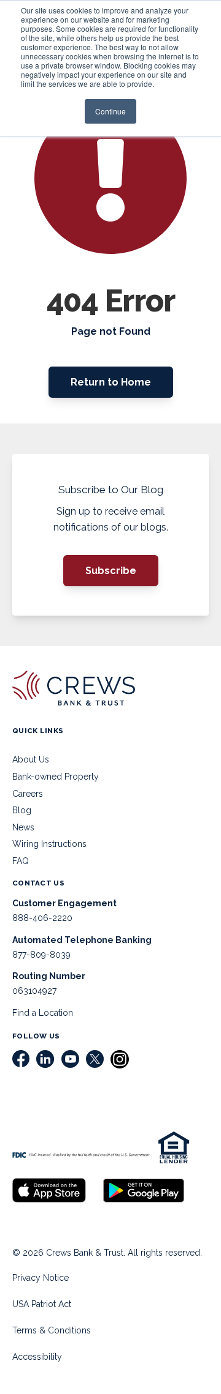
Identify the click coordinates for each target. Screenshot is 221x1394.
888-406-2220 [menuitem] (42, 918)
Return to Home (111, 382)
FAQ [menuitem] (20, 861)
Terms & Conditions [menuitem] (51, 1330)
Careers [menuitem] (27, 794)
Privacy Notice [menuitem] (40, 1278)
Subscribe (110, 570)
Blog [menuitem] (21, 810)
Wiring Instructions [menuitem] (49, 844)
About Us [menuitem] (30, 759)
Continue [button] (110, 111)
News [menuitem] (23, 827)
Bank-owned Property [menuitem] (55, 776)
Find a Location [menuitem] (42, 1013)
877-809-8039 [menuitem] (41, 955)
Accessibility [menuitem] (37, 1357)
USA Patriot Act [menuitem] (41, 1304)
